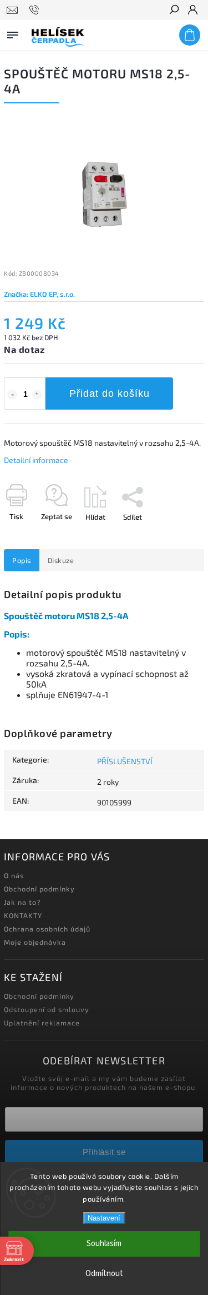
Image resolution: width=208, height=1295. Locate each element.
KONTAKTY (23, 915)
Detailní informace (36, 460)
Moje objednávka (35, 942)
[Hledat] (173, 10)
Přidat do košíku (109, 393)
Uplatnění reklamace (42, 1022)
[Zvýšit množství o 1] (37, 395)
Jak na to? (22, 902)
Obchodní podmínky (39, 888)
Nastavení (104, 1218)
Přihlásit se (104, 1152)
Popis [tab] (21, 560)
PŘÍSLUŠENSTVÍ (125, 761)
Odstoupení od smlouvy (46, 1009)
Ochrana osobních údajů (47, 928)
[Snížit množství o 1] (12, 395)
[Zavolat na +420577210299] (35, 10)
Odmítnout (104, 1273)
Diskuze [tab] (61, 560)
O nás (14, 875)
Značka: (39, 294)
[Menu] (12, 32)
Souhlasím (104, 1243)
